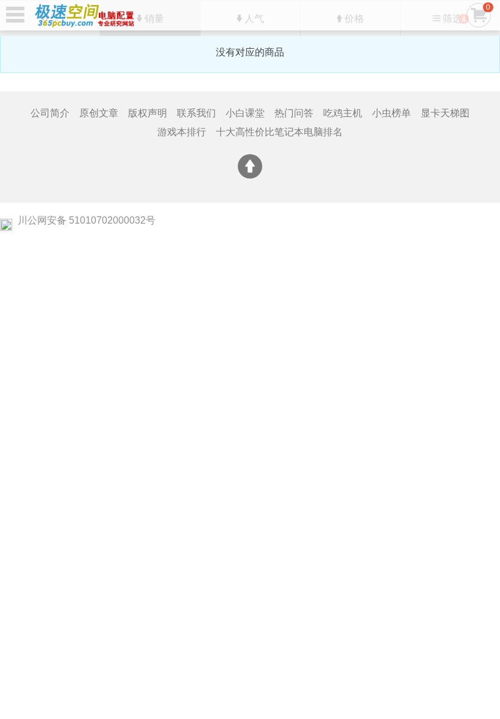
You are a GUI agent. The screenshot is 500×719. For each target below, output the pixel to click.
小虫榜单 (391, 113)
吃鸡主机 (342, 113)
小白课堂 (245, 113)
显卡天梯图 (445, 113)
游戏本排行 (181, 132)
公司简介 (50, 113)
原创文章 (98, 113)
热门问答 (293, 113)
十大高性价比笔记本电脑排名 (279, 132)
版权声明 (147, 113)
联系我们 (196, 113)
